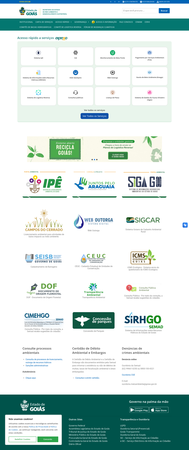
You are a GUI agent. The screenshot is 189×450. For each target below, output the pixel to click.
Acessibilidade (148, 2)
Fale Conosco (126, 22)
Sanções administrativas (37, 365)
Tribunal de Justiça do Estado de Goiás (87, 431)
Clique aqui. (31, 378)
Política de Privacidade (39, 426)
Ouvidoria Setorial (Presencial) (135, 428)
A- (111, 2)
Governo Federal (77, 425)
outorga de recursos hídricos (38, 362)
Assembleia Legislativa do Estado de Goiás (89, 428)
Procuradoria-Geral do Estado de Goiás (88, 437)
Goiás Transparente (130, 431)
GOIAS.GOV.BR (24, 2)
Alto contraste (131, 2)
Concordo (47, 439)
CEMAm (138, 22)
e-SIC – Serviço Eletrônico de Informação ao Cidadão (145, 441)
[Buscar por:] (140, 10)
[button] (94, 149)
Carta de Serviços (44, 22)
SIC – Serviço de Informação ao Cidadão (139, 437)
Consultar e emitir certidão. (87, 378)
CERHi (147, 22)
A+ (119, 2)
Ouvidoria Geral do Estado (133, 434)
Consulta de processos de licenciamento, (44, 359)
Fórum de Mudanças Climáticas (99, 27)
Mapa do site (164, 2)
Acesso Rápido (62, 22)
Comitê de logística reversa (67, 27)
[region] (33, 430)
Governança (80, 22)
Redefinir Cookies (22, 439)
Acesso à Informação (106, 22)
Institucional (26, 22)
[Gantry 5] (33, 405)
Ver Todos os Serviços (94, 116)
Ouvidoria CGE (128, 375)
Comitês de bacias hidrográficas (35, 27)
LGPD (123, 425)
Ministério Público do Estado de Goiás (87, 434)
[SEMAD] (43, 10)
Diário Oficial (75, 444)
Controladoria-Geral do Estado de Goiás (88, 441)
